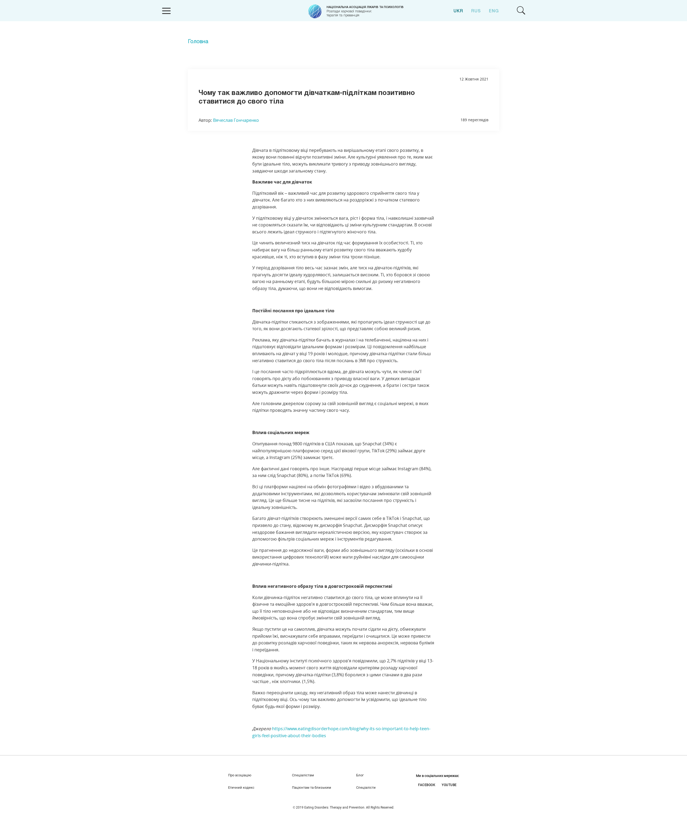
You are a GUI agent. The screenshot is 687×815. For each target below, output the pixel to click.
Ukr (458, 11)
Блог (360, 775)
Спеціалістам (303, 775)
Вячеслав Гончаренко (236, 120)
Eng (494, 11)
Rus (476, 11)
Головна (198, 41)
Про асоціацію (239, 775)
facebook (426, 785)
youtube (449, 785)
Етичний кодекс (241, 787)
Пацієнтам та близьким (311, 787)
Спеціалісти (366, 787)
